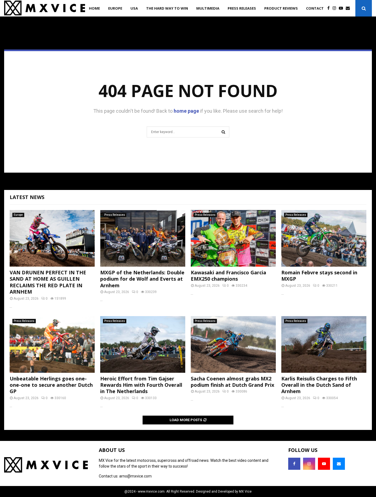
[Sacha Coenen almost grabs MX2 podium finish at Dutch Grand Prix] (233, 344)
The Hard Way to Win (167, 8)
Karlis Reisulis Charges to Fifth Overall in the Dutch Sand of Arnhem (319, 385)
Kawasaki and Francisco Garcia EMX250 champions (228, 275)
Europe (115, 8)
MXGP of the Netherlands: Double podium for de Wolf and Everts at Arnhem (142, 279)
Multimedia (207, 8)
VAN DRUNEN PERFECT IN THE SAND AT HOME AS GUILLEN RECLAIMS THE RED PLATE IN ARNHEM (48, 282)
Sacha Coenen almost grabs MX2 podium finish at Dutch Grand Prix (232, 381)
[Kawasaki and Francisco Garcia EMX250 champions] (233, 238)
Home (94, 8)
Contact (315, 8)
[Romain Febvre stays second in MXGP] (323, 238)
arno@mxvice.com (135, 476)
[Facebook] (330, 8)
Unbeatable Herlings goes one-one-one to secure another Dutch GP (51, 385)
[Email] (349, 8)
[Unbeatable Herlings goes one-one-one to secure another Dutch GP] (52, 344)
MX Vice (245, 491)
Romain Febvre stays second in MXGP (319, 275)
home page (186, 111)
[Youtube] (342, 8)
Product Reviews (281, 8)
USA (134, 8)
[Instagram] (336, 8)
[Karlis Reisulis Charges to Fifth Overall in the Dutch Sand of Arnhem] (323, 344)
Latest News (27, 197)
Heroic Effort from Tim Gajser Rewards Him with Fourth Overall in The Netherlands (141, 385)
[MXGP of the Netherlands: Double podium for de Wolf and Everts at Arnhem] (142, 238)
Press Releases (242, 8)
